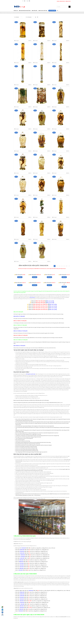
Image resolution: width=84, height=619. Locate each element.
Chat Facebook (2, 613)
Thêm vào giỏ (17, 40)
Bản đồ (2, 608)
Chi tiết (30, 40)
